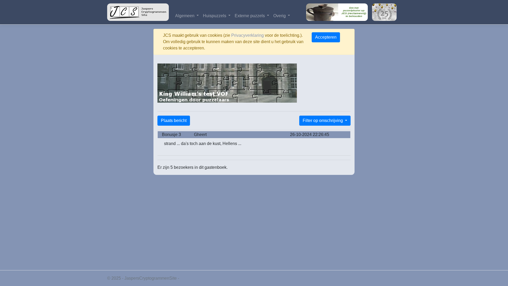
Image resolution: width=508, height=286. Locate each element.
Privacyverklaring (247, 35)
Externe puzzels (250, 15)
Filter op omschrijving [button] (323, 120)
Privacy (187, 278)
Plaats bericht (174, 120)
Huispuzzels (215, 15)
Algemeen (185, 15)
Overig (280, 15)
